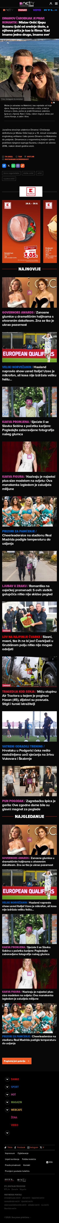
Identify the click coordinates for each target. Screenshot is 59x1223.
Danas (15, 1079)
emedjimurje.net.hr (12, 1197)
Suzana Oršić (9, 178)
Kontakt (26, 1165)
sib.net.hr (26, 1197)
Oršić (40, 173)
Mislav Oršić (28, 173)
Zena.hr (14, 1189)
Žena (14, 1117)
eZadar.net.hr (34, 1204)
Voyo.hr (23, 1189)
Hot (13, 1094)
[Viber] (18, 166)
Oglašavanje (23, 1153)
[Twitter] (9, 166)
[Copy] (22, 166)
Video (14, 1125)
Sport (15, 1087)
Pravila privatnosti (12, 1165)
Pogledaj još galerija (14, 1061)
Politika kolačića (29, 1159)
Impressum (10, 1153)
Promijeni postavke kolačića (17, 1171)
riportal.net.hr (27, 1201)
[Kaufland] (29, 191)
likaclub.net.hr (10, 1208)
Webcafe (16, 1110)
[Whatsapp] (13, 166)
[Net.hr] (22, 1180)
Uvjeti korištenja (12, 1159)
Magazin (16, 1102)
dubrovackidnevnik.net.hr (15, 1204)
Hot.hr (30, 157)
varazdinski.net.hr (12, 1201)
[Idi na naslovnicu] (27, 7)
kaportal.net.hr (38, 1197)
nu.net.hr (45, 1204)
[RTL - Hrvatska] (9, 1180)
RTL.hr (7, 1189)
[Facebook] (4, 166)
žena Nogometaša (11, 173)
